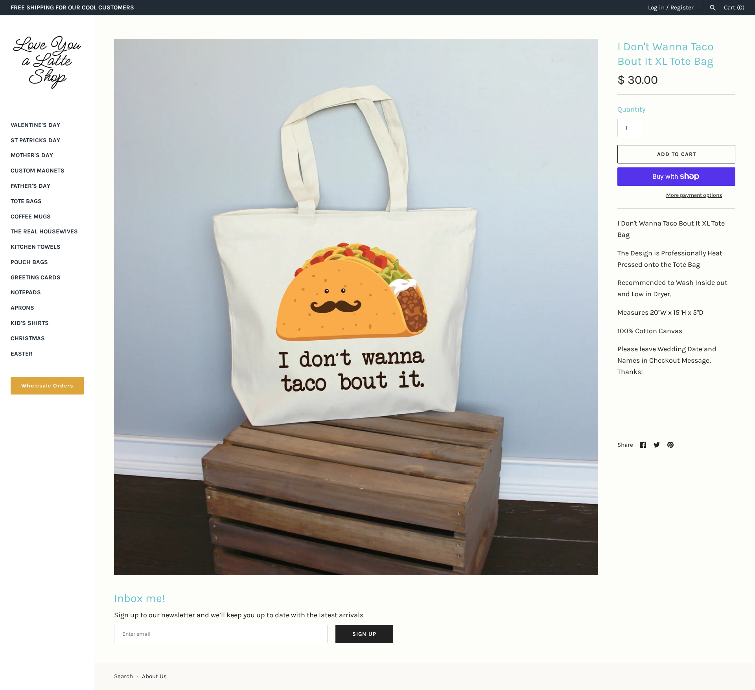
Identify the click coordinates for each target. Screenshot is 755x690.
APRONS (22, 307)
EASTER (22, 353)
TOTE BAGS (26, 201)
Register (682, 7)
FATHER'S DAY (30, 185)
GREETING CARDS (36, 277)
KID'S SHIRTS (30, 323)
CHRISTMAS (28, 338)
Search (123, 676)
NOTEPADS (26, 292)
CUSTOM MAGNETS (37, 170)
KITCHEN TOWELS (36, 246)
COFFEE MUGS (31, 216)
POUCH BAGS (29, 262)
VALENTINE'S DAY (35, 124)
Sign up (364, 634)
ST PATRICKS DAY (35, 140)
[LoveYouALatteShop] (47, 62)
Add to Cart (676, 154)
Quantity (631, 109)
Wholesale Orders (47, 385)
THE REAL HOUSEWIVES (44, 231)
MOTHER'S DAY (32, 155)
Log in (656, 7)
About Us (154, 676)
